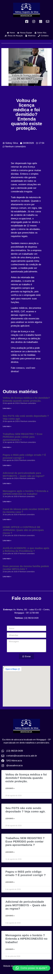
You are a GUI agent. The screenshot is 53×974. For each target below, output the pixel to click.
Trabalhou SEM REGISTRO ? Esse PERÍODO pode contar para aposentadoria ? (22, 437)
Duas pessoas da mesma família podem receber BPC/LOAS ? (26, 568)
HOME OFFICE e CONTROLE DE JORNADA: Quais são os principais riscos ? (23, 530)
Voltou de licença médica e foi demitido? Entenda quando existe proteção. (26, 399)
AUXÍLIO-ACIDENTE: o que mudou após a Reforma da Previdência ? (26, 549)
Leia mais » (7, 408)
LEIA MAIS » (10, 788)
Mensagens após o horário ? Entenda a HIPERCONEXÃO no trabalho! (25, 492)
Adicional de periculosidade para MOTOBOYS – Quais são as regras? (23, 474)
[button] (31, 968)
